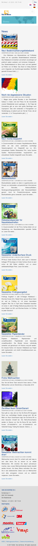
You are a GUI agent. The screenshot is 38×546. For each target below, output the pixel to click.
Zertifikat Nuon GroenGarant (15, 408)
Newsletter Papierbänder (13, 333)
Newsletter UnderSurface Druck (16, 254)
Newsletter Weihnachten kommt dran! (16, 453)
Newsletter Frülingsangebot (14, 291)
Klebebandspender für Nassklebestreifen (12, 221)
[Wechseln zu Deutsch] (34, 7)
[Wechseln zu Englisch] (34, 4)
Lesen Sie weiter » (7, 75)
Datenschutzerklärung (26, 541)
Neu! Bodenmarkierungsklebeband (18, 50)
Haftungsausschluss (12, 541)
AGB (3, 541)
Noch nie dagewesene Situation (16, 94)
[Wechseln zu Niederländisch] (30, 4)
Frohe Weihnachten (11, 377)
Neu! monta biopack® (12, 138)
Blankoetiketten (9, 178)
